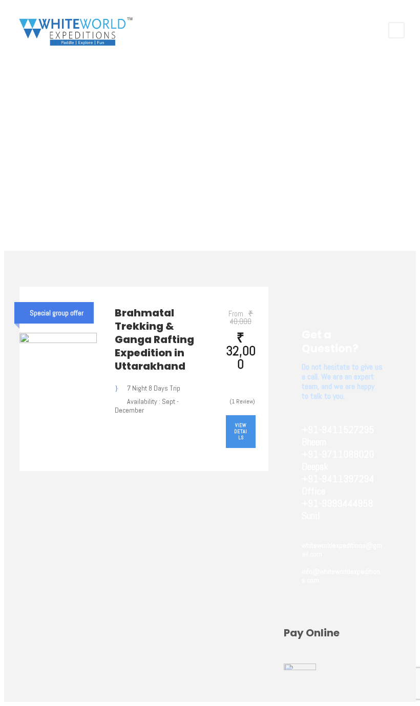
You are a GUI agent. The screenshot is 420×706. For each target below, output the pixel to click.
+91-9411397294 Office (338, 485)
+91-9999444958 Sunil (337, 509)
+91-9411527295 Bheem (338, 435)
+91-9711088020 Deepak (338, 460)
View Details (240, 431)
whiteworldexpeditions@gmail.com (342, 550)
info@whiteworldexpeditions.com (341, 576)
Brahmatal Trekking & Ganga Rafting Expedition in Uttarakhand (154, 339)
